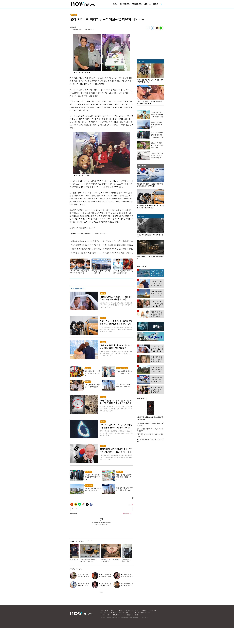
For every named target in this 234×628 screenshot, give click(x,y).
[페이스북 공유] (148, 29)
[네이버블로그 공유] (161, 29)
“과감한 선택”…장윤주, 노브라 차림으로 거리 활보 (121, 560)
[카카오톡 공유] (157, 29)
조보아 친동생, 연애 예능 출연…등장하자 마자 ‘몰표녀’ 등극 (127, 576)
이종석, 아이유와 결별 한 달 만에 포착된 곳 (83, 575)
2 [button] (101, 592)
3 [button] (102, 592)
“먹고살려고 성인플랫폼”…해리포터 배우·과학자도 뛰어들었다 (100, 560)
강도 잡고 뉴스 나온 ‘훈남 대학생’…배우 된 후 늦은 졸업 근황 (104, 585)
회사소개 (107, 610)
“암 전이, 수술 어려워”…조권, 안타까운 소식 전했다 (83, 585)
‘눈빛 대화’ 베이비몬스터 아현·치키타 (127, 585)
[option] (79, 553)
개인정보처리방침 (120, 610)
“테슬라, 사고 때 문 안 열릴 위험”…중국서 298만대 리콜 (79, 560)
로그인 (102, 610)
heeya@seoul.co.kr (87, 227)
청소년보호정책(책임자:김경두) (132, 610)
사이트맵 (154, 610)
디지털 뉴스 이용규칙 (145, 610)
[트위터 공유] (152, 29)
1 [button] (100, 592)
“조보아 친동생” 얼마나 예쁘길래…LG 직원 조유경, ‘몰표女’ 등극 (105, 576)
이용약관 (113, 610)
